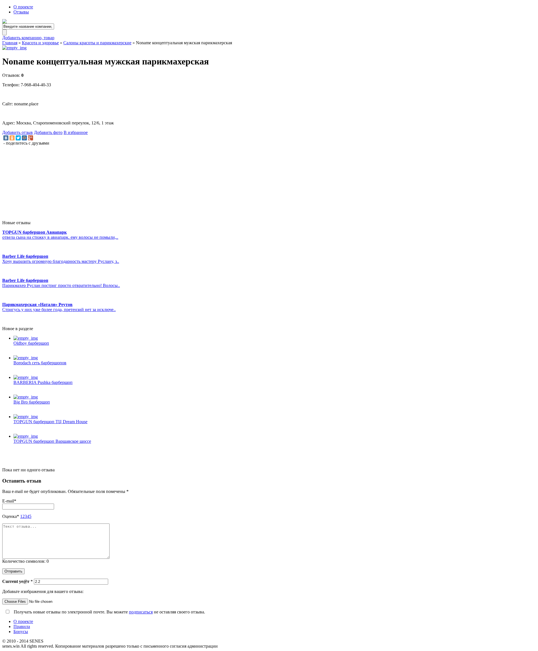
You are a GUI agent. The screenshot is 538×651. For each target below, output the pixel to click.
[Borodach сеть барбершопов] (274, 357)
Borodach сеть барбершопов (39, 362)
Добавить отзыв (17, 132)
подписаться (141, 612)
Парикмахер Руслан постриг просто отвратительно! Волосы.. (61, 285)
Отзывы (21, 12)
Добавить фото (48, 132)
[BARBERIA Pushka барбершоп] (274, 377)
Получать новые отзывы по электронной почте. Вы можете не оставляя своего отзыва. (109, 612)
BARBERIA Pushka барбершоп (43, 382)
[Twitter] (18, 137)
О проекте (23, 6)
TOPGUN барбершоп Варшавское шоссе (52, 441)
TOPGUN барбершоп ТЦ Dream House (50, 421)
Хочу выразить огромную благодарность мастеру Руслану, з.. (60, 261)
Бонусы (20, 631)
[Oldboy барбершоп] (274, 338)
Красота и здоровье (40, 42)
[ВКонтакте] (5, 137)
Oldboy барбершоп (31, 343)
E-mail (9, 501)
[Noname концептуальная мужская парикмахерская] (269, 47)
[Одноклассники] (12, 137)
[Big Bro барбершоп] (274, 397)
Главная (9, 42)
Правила (21, 626)
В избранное (76, 132)
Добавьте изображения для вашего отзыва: (43, 591)
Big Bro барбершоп (31, 402)
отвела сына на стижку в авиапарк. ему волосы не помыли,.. (60, 237)
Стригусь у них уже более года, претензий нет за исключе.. (59, 309)
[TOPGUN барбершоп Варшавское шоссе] (274, 436)
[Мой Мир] (24, 137)
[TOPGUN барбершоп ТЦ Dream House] (274, 416)
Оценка (10, 516)
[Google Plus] (30, 137)
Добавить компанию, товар (28, 37)
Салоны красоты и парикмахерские (97, 42)
